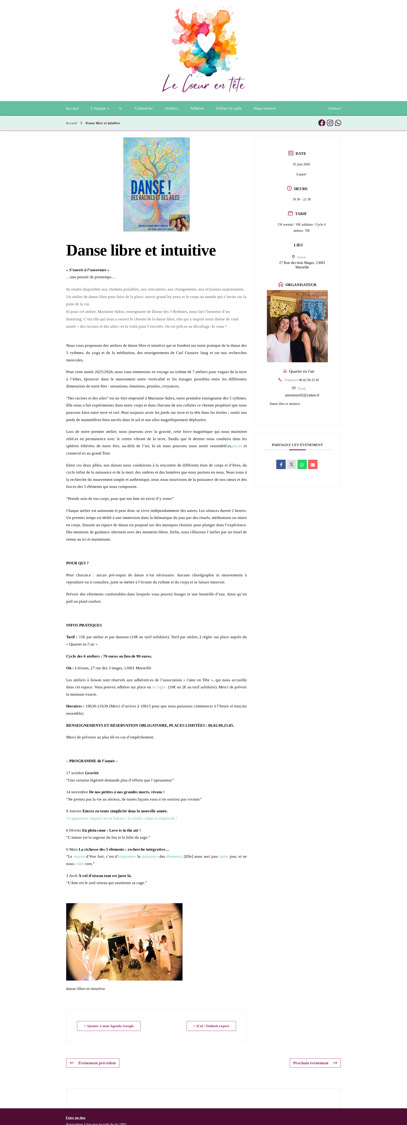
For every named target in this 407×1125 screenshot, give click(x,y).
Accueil (72, 108)
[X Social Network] (291, 464)
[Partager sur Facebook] (281, 464)
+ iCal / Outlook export (211, 1026)
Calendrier (144, 108)
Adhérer (197, 108)
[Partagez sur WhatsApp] (302, 464)
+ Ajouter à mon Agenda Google (109, 1026)
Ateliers (171, 108)
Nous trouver (265, 108)
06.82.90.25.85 (309, 380)
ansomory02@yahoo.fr (302, 395)
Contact (334, 108)
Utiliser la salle (229, 108)
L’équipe (98, 108)
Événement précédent (97, 1063)
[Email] (312, 464)
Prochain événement (311, 1063)
